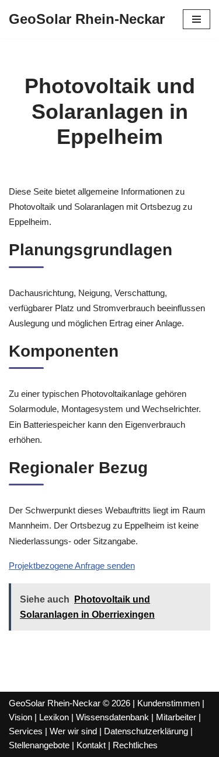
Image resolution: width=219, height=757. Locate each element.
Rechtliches (135, 745)
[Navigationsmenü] (196, 19)
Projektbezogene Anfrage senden (72, 566)
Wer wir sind (73, 731)
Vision (20, 717)
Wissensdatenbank (112, 717)
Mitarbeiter (176, 717)
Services (26, 731)
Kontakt (91, 745)
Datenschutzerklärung (146, 731)
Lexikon (54, 717)
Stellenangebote (39, 745)
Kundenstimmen (168, 703)
